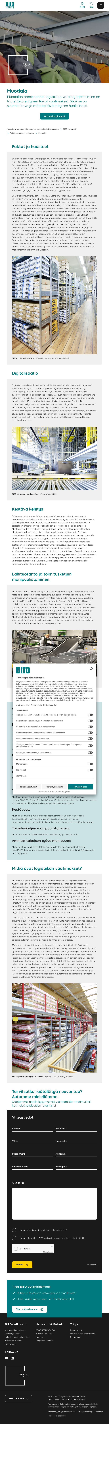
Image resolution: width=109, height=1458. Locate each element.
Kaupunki (60, 1153)
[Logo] (12, 5)
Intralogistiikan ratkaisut (15, 1330)
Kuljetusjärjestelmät (13, 1340)
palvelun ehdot (58, 1230)
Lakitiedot (99, 1411)
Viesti (15, 1190)
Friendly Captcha (48, 1252)
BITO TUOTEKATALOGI (45, 1330)
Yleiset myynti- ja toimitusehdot (61, 1411)
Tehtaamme (75, 1337)
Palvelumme (10, 1344)
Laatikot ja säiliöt (12, 1333)
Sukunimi (61, 1128)
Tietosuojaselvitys (85, 1411)
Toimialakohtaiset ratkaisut (22, 133)
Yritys (15, 1141)
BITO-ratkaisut (69, 129)
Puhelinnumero (20, 1166)
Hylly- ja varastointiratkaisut (17, 1337)
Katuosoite (61, 1141)
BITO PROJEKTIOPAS (45, 1333)
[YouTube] (6, 1358)
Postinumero (18, 1153)
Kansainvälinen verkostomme (83, 1333)
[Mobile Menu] (100, 5)
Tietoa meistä (76, 1330)
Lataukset (40, 1337)
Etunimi (16, 1128)
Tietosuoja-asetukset (57, 1416)
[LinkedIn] (12, 1358)
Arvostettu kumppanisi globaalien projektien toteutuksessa (32, 129)
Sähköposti (62, 1166)
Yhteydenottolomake (45, 1340)
